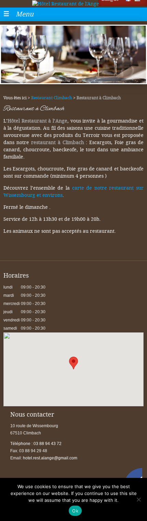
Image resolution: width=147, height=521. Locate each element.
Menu (25, 14)
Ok (75, 510)
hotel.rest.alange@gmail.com (50, 458)
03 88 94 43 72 (36, 443)
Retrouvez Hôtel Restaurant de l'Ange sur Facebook (133, 477)
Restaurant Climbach (51, 98)
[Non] (138, 499)
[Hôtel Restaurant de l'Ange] (73, 4)
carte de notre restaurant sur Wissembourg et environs (73, 191)
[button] (73, 363)
